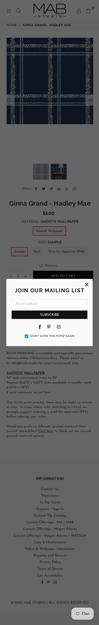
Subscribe (49, 315)
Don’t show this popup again (52, 336)
